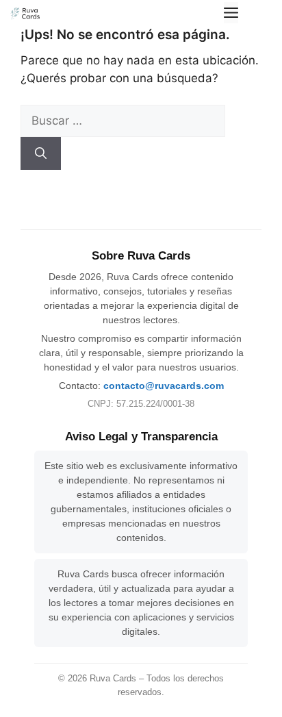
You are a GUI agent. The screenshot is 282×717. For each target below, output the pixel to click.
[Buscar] (41, 153)
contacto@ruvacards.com (163, 385)
